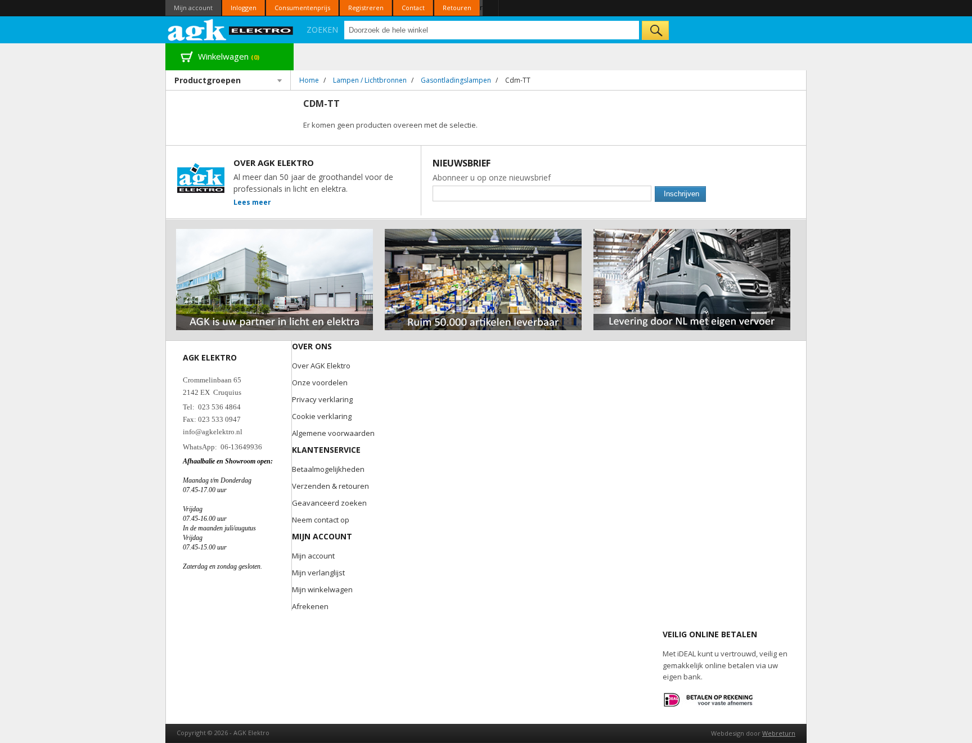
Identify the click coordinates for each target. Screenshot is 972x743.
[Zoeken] (655, 30)
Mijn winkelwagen (322, 589)
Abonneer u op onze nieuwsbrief (492, 177)
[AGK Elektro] (230, 29)
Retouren (457, 7)
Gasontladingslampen (456, 80)
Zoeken (322, 29)
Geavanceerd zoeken (329, 503)
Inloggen (243, 7)
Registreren (366, 7)
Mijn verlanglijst (318, 573)
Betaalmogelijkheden (328, 469)
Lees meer (252, 202)
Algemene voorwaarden (333, 433)
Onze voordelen (320, 382)
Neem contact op (320, 520)
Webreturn (778, 733)
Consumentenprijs (302, 7)
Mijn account (193, 7)
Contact (413, 7)
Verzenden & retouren (330, 486)
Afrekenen (310, 606)
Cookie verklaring (322, 416)
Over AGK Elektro (321, 366)
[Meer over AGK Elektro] (274, 233)
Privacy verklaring (322, 399)
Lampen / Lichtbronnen (370, 80)
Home (309, 80)
